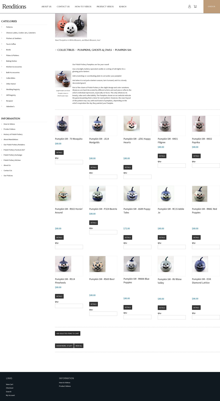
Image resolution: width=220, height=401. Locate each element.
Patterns (9, 27)
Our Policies (8, 175)
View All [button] (78, 346)
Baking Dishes (11, 61)
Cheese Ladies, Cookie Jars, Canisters (21, 33)
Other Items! (11, 84)
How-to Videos (83, 6)
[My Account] (189, 7)
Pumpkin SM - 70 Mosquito (68, 138)
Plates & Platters (12, 55)
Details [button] (59, 152)
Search (122, 6)
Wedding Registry (13, 89)
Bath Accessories (13, 72)
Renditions (14, 6)
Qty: (57, 158)
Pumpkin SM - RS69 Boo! (102, 279)
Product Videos (105, 6)
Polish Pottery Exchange (13, 155)
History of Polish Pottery (13, 134)
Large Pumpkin (60, 90)
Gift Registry (11, 95)
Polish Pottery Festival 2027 (14, 150)
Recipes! (9, 101)
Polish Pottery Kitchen (12, 160)
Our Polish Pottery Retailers (14, 144)
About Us (46, 6)
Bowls (8, 50)
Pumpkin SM (123, 50)
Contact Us (63, 6)
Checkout (9, 388)
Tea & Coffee (11, 44)
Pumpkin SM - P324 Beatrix (103, 208)
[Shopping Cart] (195, 7)
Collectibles (65, 50)
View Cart (9, 384)
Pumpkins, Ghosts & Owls (95, 50)
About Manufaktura (11, 139)
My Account (10, 395)
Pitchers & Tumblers (14, 38)
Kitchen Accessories (14, 67)
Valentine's (10, 106)
